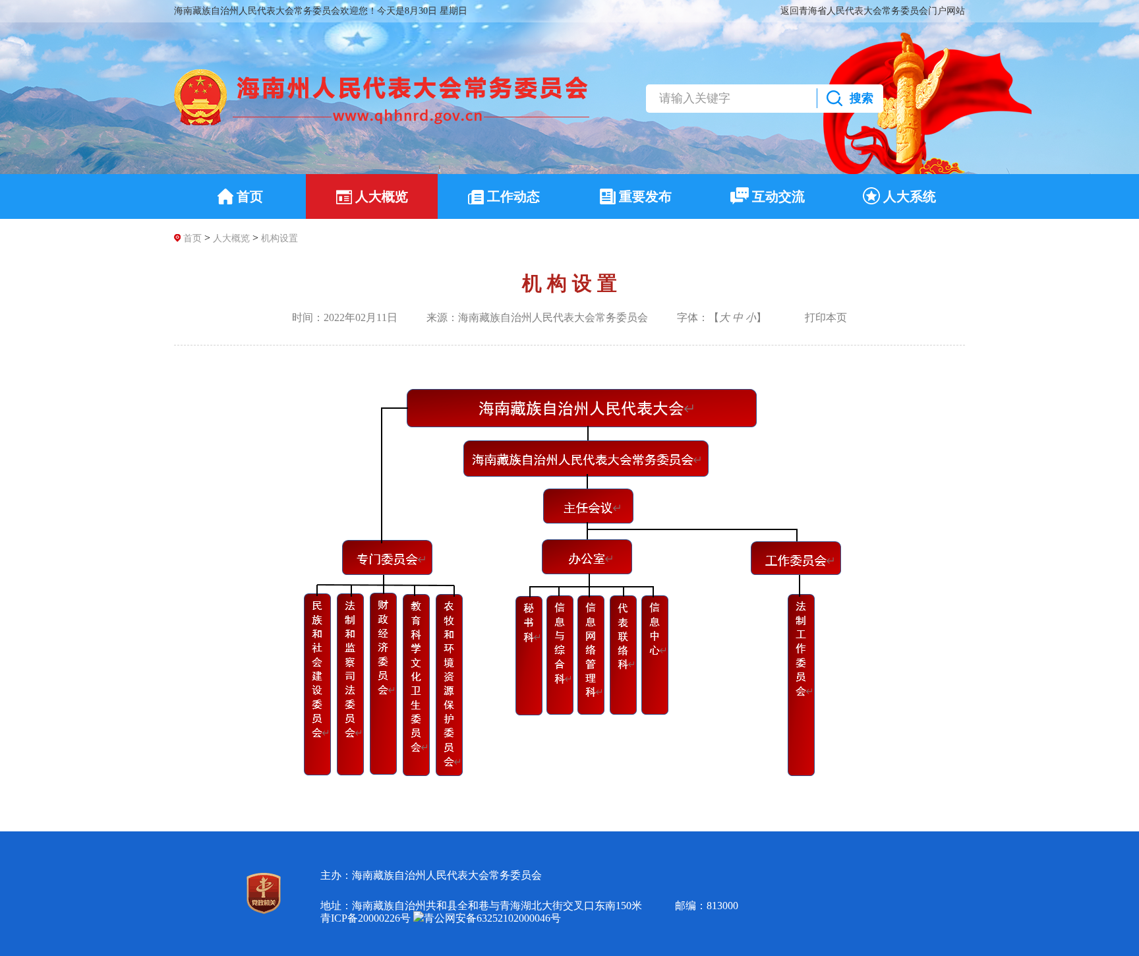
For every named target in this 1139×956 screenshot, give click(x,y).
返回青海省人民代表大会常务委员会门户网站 (872, 11)
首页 (192, 238)
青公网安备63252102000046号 (492, 918)
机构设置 (279, 238)
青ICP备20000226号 (365, 918)
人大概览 (231, 238)
